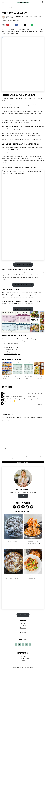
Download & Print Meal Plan (23, 285)
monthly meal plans (13, 292)
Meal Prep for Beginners (11, 347)
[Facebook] (16, 644)
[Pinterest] (23, 644)
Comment (5, 420)
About (23, 623)
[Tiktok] (30, 644)
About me (23, 496)
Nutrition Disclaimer (23, 658)
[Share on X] (2, 400)
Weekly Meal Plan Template (12, 354)
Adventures (23, 625)
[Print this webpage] (2, 403)
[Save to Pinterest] (2, 393)
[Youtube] (19, 644)
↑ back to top (23, 615)
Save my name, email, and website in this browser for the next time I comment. (22, 458)
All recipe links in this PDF (23, 264)
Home (3, 7)
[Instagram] (26, 644)
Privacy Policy (23, 656)
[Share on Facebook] (2, 396)
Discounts (23, 628)
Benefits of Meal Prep (10, 349)
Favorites (23, 630)
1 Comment (13, 17)
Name (4, 443)
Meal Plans (10, 7)
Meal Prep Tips (8, 352)
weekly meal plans (27, 292)
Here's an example (7, 301)
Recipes (23, 660)
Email (4, 449)
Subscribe (23, 663)
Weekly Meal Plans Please (23, 309)
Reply (40, 405)
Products (23, 632)
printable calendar (28, 147)
